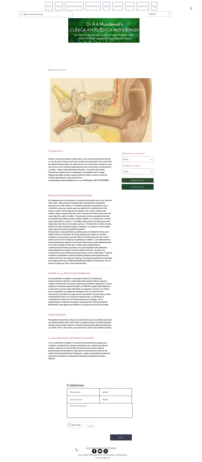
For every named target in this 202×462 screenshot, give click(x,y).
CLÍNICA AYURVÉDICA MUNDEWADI (104, 30)
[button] (191, 8)
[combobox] (138, 159)
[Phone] (77, 449)
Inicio (50, 70)
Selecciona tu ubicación (133, 153)
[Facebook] (94, 451)
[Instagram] (105, 451)
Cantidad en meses (131, 165)
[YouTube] (100, 451)
